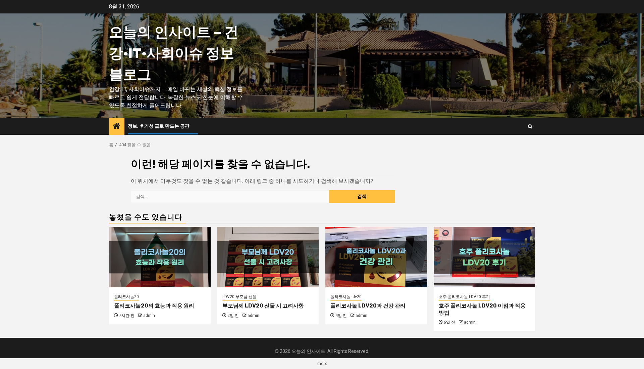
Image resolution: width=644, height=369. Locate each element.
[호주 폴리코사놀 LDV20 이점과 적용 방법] (484, 257)
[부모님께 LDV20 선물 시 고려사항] (268, 257)
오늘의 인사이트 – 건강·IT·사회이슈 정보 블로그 (173, 53)
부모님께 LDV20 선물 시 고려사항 (263, 305)
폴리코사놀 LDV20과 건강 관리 (368, 305)
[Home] (116, 126)
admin (149, 315)
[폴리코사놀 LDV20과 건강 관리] (376, 257)
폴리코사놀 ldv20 (346, 296)
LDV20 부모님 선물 (239, 296)
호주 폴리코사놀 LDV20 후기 (464, 296)
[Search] (530, 126)
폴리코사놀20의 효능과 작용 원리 (154, 305)
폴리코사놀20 (126, 296)
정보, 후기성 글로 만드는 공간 (159, 126)
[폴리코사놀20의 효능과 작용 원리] (160, 257)
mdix (322, 363)
